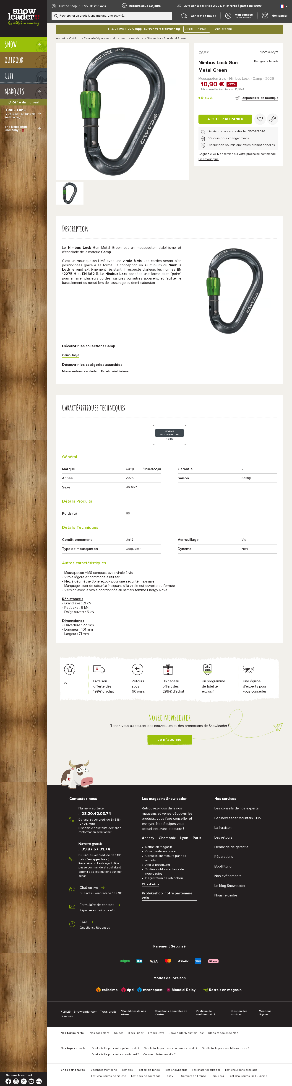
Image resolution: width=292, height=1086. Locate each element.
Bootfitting (223, 866)
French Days (156, 1033)
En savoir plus (208, 159)
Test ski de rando (148, 1070)
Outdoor (74, 38)
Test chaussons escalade (241, 1070)
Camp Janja (70, 355)
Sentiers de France (193, 1076)
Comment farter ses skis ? (159, 1054)
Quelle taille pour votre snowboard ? (115, 1054)
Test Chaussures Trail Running (247, 1076)
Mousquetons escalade (127, 38)
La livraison (223, 827)
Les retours (223, 837)
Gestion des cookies (239, 1013)
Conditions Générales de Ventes (171, 1013)
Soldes (118, 1033)
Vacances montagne (104, 1070)
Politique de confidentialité (205, 1013)
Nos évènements (228, 876)
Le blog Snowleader (229, 886)
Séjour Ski (217, 1076)
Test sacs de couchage (146, 1076)
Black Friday (135, 1033)
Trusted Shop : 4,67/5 (73, 6)
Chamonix (167, 838)
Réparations (223, 856)
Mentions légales (265, 1013)
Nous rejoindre (225, 895)
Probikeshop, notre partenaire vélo (167, 895)
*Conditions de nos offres (133, 1013)
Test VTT (171, 1076)
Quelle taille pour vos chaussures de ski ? (170, 1048)
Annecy (148, 838)
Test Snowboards (175, 1070)
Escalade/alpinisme (96, 38)
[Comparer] (272, 119)
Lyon (184, 838)
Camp (203, 52)
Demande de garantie (231, 847)
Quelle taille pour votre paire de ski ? (115, 1048)
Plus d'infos (150, 884)
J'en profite (223, 29)
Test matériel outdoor (206, 1070)
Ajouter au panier (225, 119)
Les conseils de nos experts (236, 808)
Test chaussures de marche (108, 1076)
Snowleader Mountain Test (186, 1033)
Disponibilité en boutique (260, 98)
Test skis (127, 1070)
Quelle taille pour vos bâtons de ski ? (225, 1048)
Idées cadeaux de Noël (223, 1033)
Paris (197, 838)
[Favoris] (260, 119)
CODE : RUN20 (195, 29)
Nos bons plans (100, 1033)
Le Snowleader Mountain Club (237, 818)
